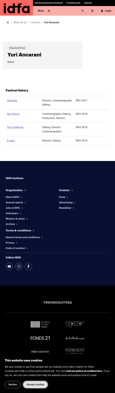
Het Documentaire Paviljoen (49, 3)
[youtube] (9, 266)
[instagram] (18, 266)
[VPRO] (74, 324)
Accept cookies (35, 384)
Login (108, 11)
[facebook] (28, 266)
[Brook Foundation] (40, 351)
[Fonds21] (40, 338)
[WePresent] (74, 351)
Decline (13, 384)
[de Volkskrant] (74, 338)
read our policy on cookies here (84, 371)
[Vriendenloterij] (57, 302)
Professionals (73, 3)
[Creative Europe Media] (40, 324)
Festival (88, 3)
